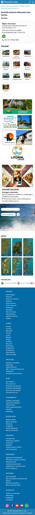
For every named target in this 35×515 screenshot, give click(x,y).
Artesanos (9, 307)
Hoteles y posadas (12, 401)
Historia (9, 297)
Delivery (9, 445)
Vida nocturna (11, 305)
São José (9, 344)
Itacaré (3, 6)
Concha (8, 329)
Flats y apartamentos (13, 407)
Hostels (8, 409)
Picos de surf (10, 384)
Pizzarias (9, 424)
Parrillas (21, 6)
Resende (9, 331)
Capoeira (9, 310)
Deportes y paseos (13, 441)
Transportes (10, 438)
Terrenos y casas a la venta (16, 460)
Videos (8, 318)
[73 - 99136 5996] (4, 37)
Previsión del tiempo (13, 388)
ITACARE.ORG (5, 280)
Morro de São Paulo (13, 485)
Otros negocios (11, 468)
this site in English (25, 283)
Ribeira (8, 337)
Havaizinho (10, 350)
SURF (8, 378)
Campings (9, 411)
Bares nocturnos (12, 430)
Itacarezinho (10, 352)
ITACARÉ (9, 291)
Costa (8, 335)
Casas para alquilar (13, 403)
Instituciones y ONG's (14, 447)
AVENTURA (10, 359)
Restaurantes (11, 420)
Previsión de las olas (13, 386)
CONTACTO (10, 490)
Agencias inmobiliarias (14, 457)
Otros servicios (11, 449)
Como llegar (10, 295)
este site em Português (10, 283)
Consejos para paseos (14, 373)
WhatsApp (10, 495)
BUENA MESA (11, 416)
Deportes (9, 365)
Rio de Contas (11, 312)
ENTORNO (10, 473)
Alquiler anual (11, 462)
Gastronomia (11, 303)
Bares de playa (11, 422)
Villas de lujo (10, 405)
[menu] (33, 1)
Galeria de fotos (12, 316)
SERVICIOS (10, 435)
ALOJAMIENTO (11, 397)
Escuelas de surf (12, 392)
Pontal (8, 326)
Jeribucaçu (10, 346)
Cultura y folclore (12, 299)
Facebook (9, 500)
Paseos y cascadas (12, 363)
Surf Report (10, 382)
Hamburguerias (12, 428)
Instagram (10, 498)
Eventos (9, 301)
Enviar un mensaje (12, 493)
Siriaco (8, 339)
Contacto (29, 513)
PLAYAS (8, 323)
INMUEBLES (10, 454)
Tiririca (8, 333)
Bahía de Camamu (12, 483)
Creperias (9, 426)
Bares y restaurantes (12, 6)
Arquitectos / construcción (15, 466)
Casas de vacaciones (13, 464)
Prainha (9, 341)
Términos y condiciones (19, 513)
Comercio (9, 443)
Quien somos (7, 513)
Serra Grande (11, 354)
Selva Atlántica (11, 367)
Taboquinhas (10, 314)
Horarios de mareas (13, 390)
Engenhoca (10, 348)
